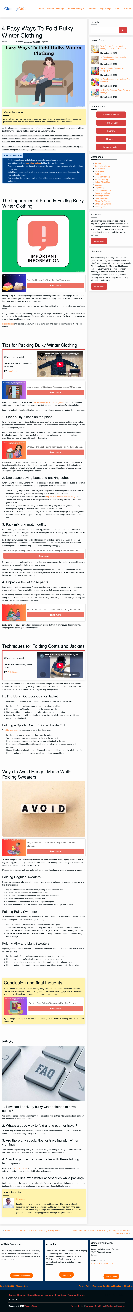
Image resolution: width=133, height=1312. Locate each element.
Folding (98, 174)
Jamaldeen (11, 42)
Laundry (98, 184)
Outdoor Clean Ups (103, 190)
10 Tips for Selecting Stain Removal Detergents (115, 91)
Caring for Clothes (102, 165)
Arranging (99, 163)
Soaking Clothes (102, 195)
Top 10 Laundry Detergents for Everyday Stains (113, 69)
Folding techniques (20, 1168)
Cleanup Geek (22, 1286)
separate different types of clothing (60, 496)
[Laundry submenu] (96, 8)
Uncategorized (101, 206)
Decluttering (100, 168)
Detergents (99, 171)
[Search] (123, 30)
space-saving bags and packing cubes (48, 402)
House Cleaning (101, 179)
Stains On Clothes (102, 201)
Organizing (99, 187)
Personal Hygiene (102, 193)
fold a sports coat (12, 730)
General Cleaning (102, 176)
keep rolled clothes (33, 162)
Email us (121, 1305)
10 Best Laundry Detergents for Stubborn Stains (113, 58)
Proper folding (8, 323)
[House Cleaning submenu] (83, 8)
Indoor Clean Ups (102, 182)
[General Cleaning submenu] (63, 8)
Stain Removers (101, 198)
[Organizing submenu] (110, 8)
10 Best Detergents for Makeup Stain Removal (115, 80)
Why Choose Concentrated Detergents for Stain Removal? (113, 47)
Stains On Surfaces (103, 203)
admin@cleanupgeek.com (102, 1263)
